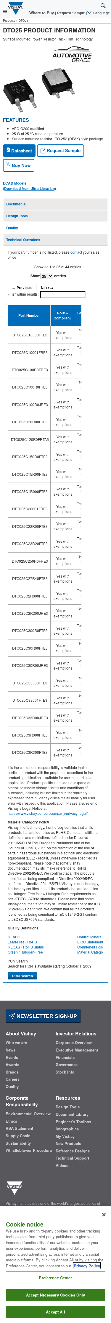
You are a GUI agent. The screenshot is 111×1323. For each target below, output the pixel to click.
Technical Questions (23, 239)
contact (76, 252)
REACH (14, 936)
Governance (67, 1064)
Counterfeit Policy (91, 946)
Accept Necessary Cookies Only (55, 1295)
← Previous (22, 287)
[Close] (103, 1214)
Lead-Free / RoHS (22, 941)
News (10, 1050)
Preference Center (55, 1277)
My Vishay (65, 1136)
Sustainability (18, 1143)
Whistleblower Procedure (29, 1150)
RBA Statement (19, 1128)
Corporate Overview (74, 1042)
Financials (65, 1057)
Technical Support (72, 1158)
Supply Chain (18, 1135)
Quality (12, 227)
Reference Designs (73, 1151)
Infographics (67, 1129)
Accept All (55, 1312)
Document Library (72, 1114)
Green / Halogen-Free (25, 951)
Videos (62, 1165)
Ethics (11, 1121)
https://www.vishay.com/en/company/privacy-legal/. (48, 813)
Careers (13, 1079)
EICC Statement (90, 941)
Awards (12, 1064)
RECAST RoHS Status (26, 946)
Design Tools (17, 216)
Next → (47, 287)
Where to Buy (42, 13)
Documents (16, 204)
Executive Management (77, 1050)
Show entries (48, 275)
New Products (68, 1143)
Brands (12, 1072)
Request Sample (63, 150)
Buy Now (21, 165)
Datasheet (21, 150)
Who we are (16, 1042)
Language (101, 13)
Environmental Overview (28, 1113)
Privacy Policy (87, 1266)
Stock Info (65, 1072)
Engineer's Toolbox (73, 1121)
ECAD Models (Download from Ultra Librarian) (29, 185)
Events (12, 1057)
